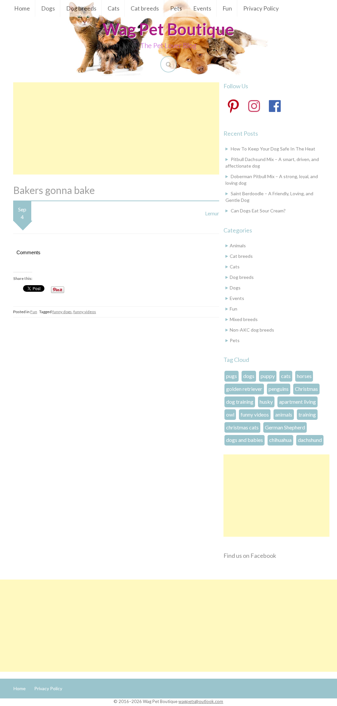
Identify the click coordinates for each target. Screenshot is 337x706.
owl (230, 414)
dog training (239, 401)
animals (283, 414)
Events (202, 8)
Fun (227, 8)
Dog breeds (81, 8)
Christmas (306, 389)
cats (286, 376)
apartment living (297, 401)
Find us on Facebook (249, 555)
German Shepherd (285, 427)
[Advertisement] (116, 128)
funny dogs (62, 311)
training (307, 414)
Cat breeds (145, 8)
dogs (248, 376)
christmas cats (242, 427)
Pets (176, 8)
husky (266, 401)
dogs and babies (244, 440)
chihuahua (280, 440)
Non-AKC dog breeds (252, 330)
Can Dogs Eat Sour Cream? (258, 210)
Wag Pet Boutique (168, 29)
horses (304, 376)
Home (22, 8)
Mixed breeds (244, 319)
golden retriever (244, 389)
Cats (113, 8)
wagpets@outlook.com (200, 701)
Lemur (212, 213)
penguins (279, 389)
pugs (231, 376)
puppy (268, 376)
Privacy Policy (261, 8)
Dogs (48, 8)
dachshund (310, 440)
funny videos (84, 311)
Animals (238, 245)
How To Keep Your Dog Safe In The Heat (273, 148)
